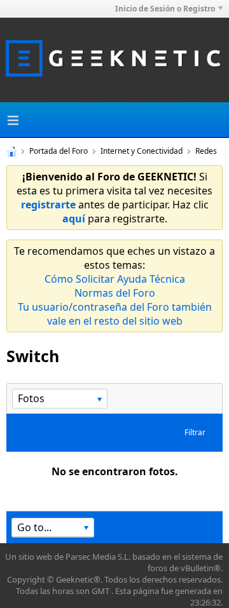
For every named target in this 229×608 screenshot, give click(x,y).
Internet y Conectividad (142, 150)
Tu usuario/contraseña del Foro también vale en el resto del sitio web (115, 314)
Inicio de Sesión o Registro (165, 8)
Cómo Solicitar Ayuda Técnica (115, 279)
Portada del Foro (58, 150)
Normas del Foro (114, 293)
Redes (206, 150)
